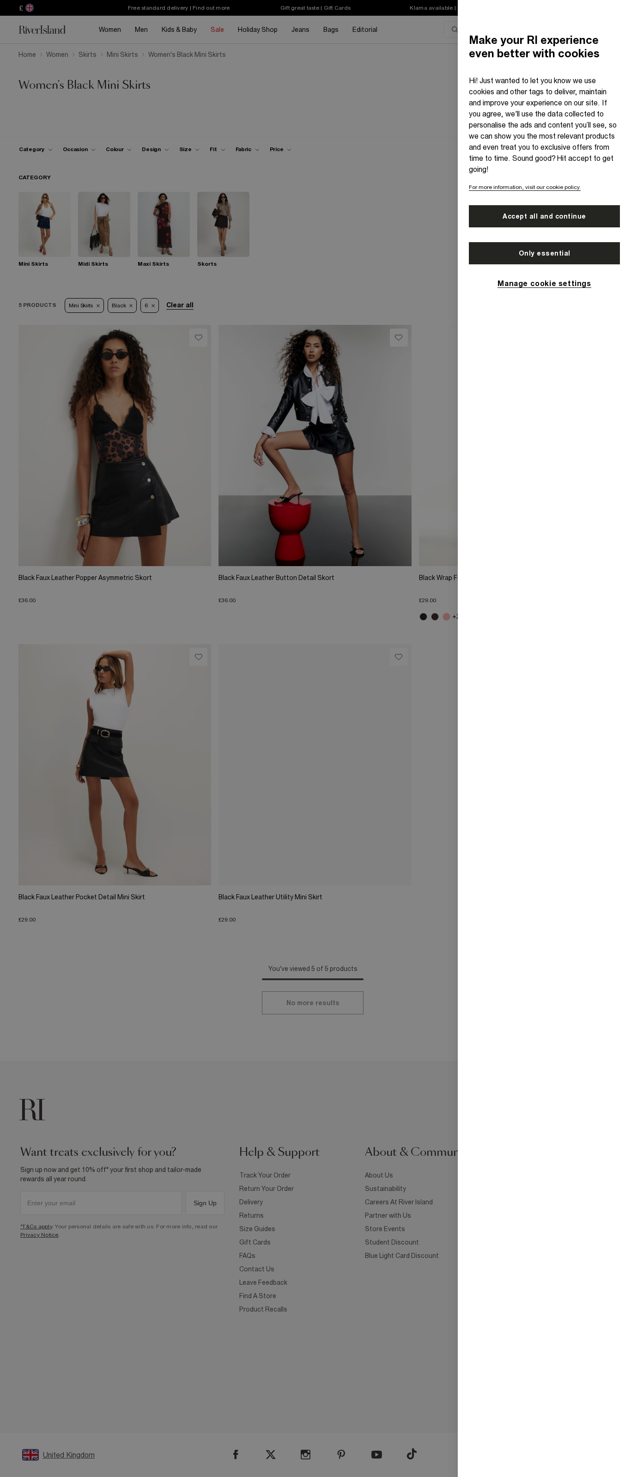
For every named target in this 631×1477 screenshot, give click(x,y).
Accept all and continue (544, 216)
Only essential (544, 253)
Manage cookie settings (544, 283)
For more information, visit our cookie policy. (525, 187)
